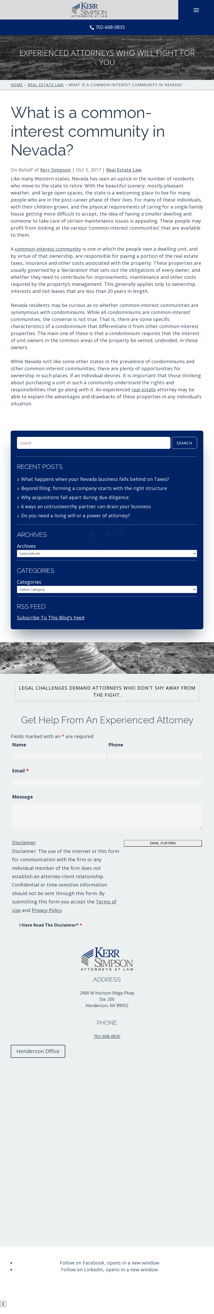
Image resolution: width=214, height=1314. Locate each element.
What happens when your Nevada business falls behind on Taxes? (95, 479)
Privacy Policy (47, 910)
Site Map (51, 1289)
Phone (115, 744)
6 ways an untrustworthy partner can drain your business (86, 506)
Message (22, 797)
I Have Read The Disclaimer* (50, 925)
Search (184, 443)
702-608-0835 (110, 27)
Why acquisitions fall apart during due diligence (75, 497)
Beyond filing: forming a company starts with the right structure (94, 488)
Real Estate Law (123, 170)
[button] (196, 10)
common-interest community (48, 249)
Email (20, 771)
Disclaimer (24, 842)
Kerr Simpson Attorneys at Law (92, 1282)
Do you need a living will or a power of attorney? (75, 515)
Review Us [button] (28, 1252)
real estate (144, 389)
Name (19, 744)
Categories (29, 582)
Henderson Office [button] (38, 1051)
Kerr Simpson (55, 170)
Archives (26, 546)
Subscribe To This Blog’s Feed (50, 617)
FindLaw (192, 1289)
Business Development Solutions (138, 1289)
